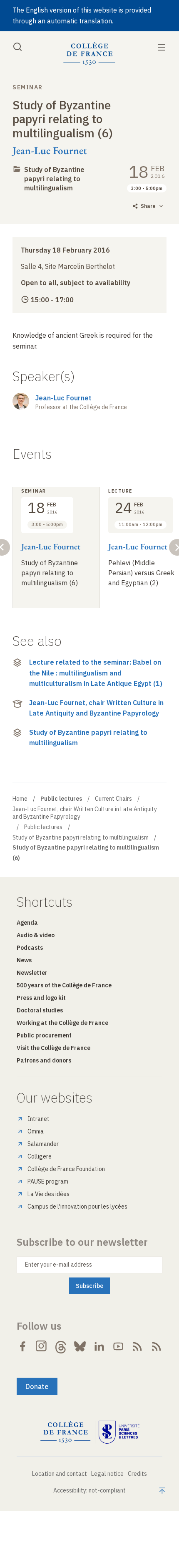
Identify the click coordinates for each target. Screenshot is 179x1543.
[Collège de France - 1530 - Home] (89, 54)
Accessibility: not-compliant (89, 1490)
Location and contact (59, 1473)
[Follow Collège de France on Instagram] (41, 1346)
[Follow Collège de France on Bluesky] (80, 1346)
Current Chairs (113, 798)
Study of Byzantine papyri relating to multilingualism (54, 178)
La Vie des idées (48, 1194)
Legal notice (107, 1473)
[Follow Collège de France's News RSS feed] (137, 1346)
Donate (37, 1386)
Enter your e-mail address (58, 1264)
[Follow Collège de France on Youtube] (118, 1346)
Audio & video (36, 935)
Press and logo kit (41, 998)
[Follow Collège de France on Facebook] (22, 1346)
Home (19, 798)
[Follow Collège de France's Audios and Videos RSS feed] (156, 1346)
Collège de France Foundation (66, 1169)
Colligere (39, 1156)
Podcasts (30, 947)
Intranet (38, 1119)
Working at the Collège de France (62, 1023)
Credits (137, 1473)
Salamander (43, 1144)
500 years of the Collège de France (64, 985)
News (24, 960)
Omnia (35, 1131)
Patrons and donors (44, 1060)
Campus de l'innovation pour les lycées (77, 1206)
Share (148, 206)
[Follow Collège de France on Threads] (61, 1346)
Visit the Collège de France (53, 1048)
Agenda (27, 922)
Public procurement (44, 1035)
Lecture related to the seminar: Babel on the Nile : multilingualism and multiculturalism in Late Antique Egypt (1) (95, 673)
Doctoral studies (40, 1010)
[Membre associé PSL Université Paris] (119, 1432)
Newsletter (32, 972)
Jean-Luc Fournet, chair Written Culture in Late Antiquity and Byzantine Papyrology (96, 708)
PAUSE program (47, 1181)
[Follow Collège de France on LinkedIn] (99, 1346)
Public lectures (43, 827)
